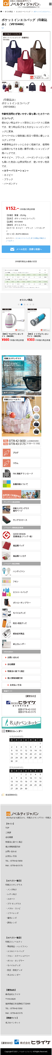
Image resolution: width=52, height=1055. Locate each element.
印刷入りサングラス (13, 884)
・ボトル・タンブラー (14, 960)
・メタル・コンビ (12, 908)
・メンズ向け (11, 889)
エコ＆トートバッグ (22, 238)
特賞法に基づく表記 (13, 842)
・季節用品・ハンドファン (16, 946)
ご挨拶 (8, 832)
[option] (13, 325)
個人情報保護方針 (12, 846)
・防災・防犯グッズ (13, 970)
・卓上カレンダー (12, 974)
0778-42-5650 (16, 860)
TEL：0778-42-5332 (13, 1008)
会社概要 (9, 837)
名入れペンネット (12, 1022)
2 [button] (21, 304)
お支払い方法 (11, 856)
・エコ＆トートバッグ (14, 951)
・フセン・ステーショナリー (17, 956)
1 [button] (18, 304)
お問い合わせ (11, 851)
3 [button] (24, 304)
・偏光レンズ (11, 917)
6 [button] (33, 304)
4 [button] (27, 304)
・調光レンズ (11, 922)
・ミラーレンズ (12, 913)
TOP (7, 827)
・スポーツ (10, 899)
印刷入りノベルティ (13, 941)
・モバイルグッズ (12, 965)
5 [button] (30, 304)
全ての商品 (35, 238)
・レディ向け (11, 894)
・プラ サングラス (13, 903)
